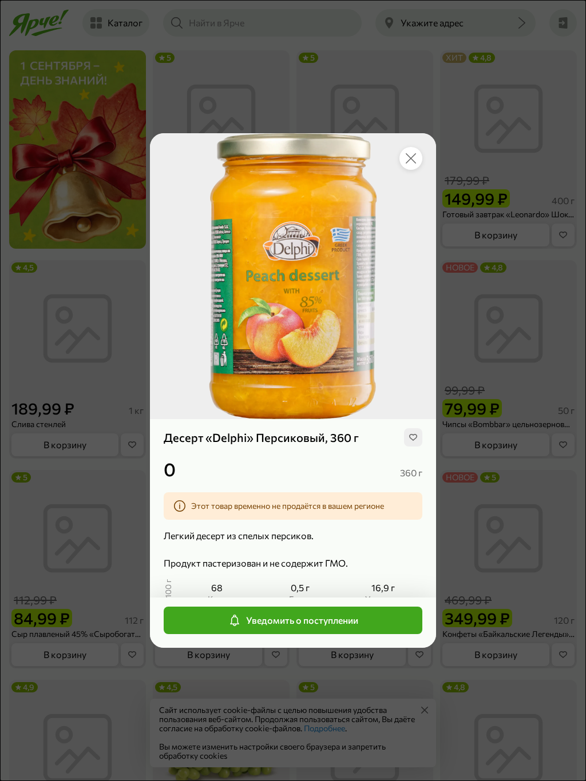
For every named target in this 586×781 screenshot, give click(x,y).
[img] (413, 437)
